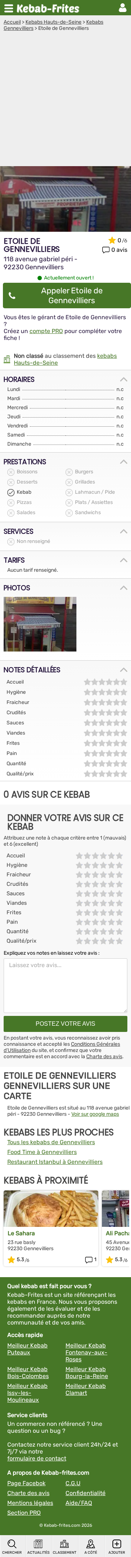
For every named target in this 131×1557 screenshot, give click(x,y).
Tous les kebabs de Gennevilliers (51, 1142)
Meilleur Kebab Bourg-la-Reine (87, 1373)
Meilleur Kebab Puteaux (27, 1349)
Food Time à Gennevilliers (42, 1152)
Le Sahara (21, 1233)
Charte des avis (104, 1056)
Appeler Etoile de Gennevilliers (72, 295)
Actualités (38, 1552)
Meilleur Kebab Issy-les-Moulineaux (27, 1392)
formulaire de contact (36, 1458)
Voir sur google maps (95, 1114)
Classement (64, 1552)
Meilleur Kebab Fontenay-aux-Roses (86, 1352)
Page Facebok (26, 1483)
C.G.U (73, 1483)
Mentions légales (30, 1502)
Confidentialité (86, 1493)
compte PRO (46, 331)
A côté (90, 1552)
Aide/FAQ (79, 1502)
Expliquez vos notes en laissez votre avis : (52, 953)
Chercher (12, 1552)
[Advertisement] (65, 100)
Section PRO (24, 1512)
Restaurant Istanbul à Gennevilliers (55, 1161)
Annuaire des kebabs (49, 7)
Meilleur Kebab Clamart (86, 1389)
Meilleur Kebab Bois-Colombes (28, 1373)
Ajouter (116, 1552)
